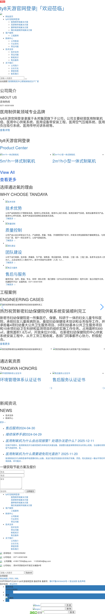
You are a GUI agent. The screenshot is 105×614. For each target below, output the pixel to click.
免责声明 (81, 581)
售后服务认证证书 (68, 379)
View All (7, 172)
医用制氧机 (13, 81)
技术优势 (13, 208)
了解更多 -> (10, 218)
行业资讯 (15, 43)
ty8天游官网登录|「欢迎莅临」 (33, 8)
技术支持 (9, 49)
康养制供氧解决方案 (19, 27)
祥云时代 (13, 584)
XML (17, 578)
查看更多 (8, 179)
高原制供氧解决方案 (19, 24)
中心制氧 (21, 81)
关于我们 (9, 62)
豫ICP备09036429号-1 (59, 581)
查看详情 (5, 130)
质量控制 (13, 230)
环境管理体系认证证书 (20, 379)
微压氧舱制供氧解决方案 (21, 30)
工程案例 (15, 35)
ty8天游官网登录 (12, 19)
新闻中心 (9, 38)
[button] (102, 307)
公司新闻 (15, 41)
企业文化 (15, 68)
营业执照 (73, 581)
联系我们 (15, 73)
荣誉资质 (15, 71)
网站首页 (9, 16)
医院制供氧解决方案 (19, 21)
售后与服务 (15, 274)
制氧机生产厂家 (32, 81)
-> (50, 387)
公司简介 (15, 65)
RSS (11, 578)
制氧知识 (15, 57)
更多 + (2, 422)
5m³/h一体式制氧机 (17, 161)
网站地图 (4, 578)
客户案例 (9, 32)
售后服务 (15, 60)
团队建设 (13, 252)
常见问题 (15, 46)
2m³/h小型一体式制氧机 (74, 161)
